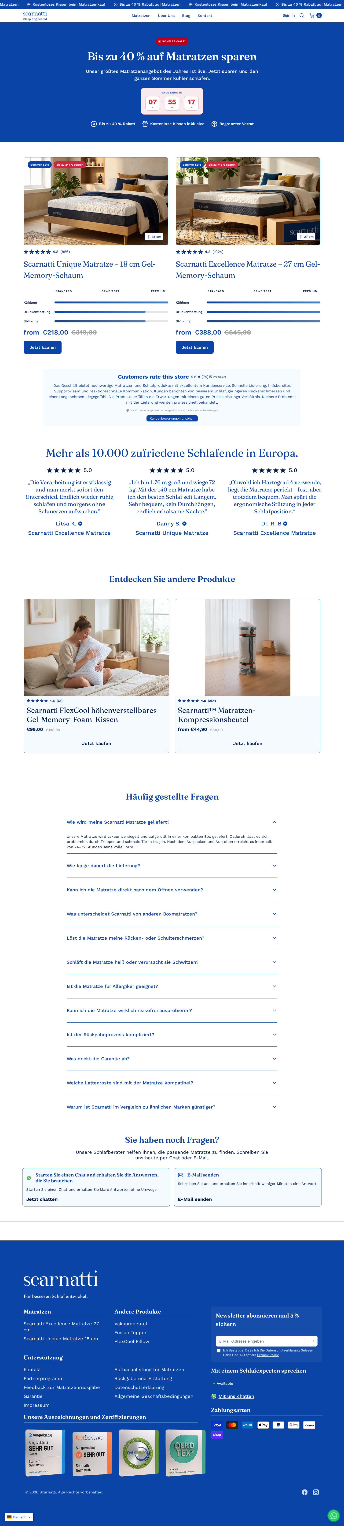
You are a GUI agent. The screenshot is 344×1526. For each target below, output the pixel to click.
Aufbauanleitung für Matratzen (149, 1369)
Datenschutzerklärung (139, 1387)
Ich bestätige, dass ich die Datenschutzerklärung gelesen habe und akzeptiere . (268, 1352)
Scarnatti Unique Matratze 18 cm (61, 1338)
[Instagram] (316, 1492)
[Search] (302, 15)
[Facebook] (304, 1492)
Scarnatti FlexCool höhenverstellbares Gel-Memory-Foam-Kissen (92, 715)
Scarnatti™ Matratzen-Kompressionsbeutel (217, 715)
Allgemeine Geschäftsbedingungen (153, 1396)
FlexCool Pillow (131, 1341)
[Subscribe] (313, 1341)
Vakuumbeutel (130, 1323)
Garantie (33, 1396)
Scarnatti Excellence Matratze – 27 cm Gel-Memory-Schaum (248, 269)
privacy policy (268, 1355)
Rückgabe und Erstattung (143, 1378)
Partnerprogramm (44, 1378)
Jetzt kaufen (42, 347)
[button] (19, 1517)
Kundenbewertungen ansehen (172, 418)
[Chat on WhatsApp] (333, 1515)
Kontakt (32, 1369)
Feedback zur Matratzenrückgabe (62, 1387)
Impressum (37, 1405)
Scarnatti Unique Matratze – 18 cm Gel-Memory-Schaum (90, 269)
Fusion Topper (130, 1332)
